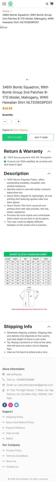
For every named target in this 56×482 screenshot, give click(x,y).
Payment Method (15, 427)
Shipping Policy (14, 416)
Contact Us (11, 466)
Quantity (7, 114)
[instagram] (10, 405)
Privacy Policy (13, 450)
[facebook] (4, 405)
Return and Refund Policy (19, 422)
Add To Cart (15, 137)
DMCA (9, 438)
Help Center (12, 433)
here (45, 352)
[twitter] (16, 405)
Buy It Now (41, 137)
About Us (10, 461)
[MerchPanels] (10, 3)
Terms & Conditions (16, 455)
